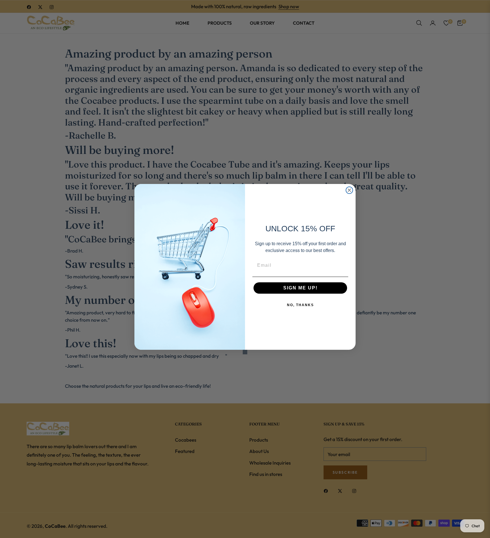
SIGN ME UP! (300, 287)
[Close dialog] (349, 190)
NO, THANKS (300, 305)
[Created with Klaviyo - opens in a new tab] (245, 352)
